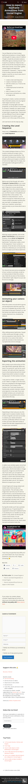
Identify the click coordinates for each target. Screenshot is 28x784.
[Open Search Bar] (18, 2)
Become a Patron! (7, 672)
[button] (24, 780)
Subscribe (7, 726)
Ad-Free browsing (9, 678)
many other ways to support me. (15, 781)
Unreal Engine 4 (18, 575)
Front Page (7, 746)
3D (12, 575)
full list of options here (15, 700)
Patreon (15, 692)
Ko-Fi (19, 692)
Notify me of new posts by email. (13, 653)
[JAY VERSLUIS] (4, 2)
